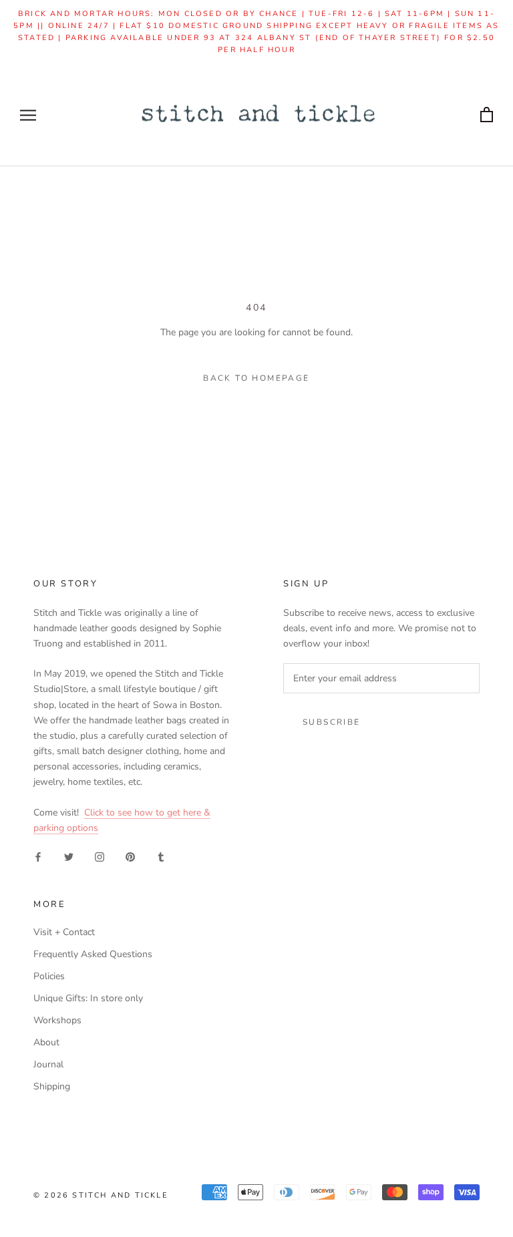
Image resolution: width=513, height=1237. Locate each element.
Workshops (57, 1020)
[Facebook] (38, 856)
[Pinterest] (130, 856)
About (46, 1042)
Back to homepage (256, 378)
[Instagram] (99, 856)
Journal (48, 1064)
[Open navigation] (28, 115)
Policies (49, 976)
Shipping (51, 1086)
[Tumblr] (161, 856)
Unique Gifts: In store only (88, 998)
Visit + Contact (64, 932)
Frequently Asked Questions (92, 954)
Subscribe (332, 722)
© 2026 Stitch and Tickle (100, 1195)
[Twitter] (68, 856)
